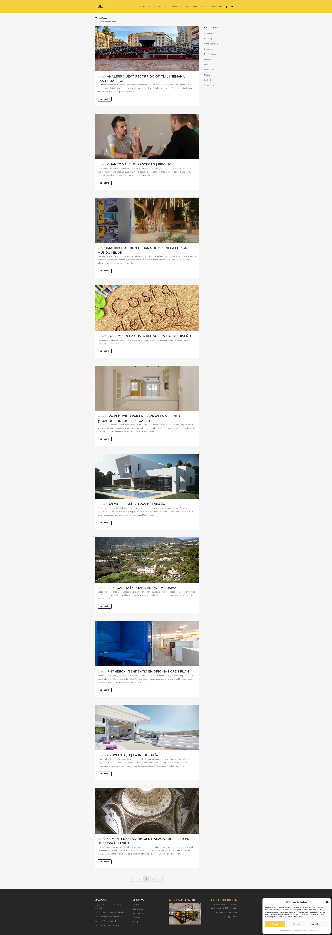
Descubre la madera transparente (109, 917)
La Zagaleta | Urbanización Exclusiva (141, 588)
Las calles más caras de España (136, 504)
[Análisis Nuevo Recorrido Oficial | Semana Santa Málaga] (147, 48)
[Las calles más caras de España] (147, 476)
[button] (327, 902)
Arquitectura (209, 33)
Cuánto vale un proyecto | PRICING (139, 164)
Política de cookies (284, 930)
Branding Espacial (211, 44)
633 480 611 (231, 917)
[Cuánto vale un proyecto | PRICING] (147, 136)
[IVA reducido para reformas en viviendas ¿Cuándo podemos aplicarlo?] (147, 388)
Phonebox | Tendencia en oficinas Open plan (148, 671)
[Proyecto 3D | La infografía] (147, 727)
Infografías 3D (138, 913)
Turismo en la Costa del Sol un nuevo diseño (149, 336)
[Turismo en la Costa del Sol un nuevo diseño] (147, 308)
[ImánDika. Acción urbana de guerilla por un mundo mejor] (147, 220)
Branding (208, 39)
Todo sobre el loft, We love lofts (108, 926)
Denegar (296, 924)
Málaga (207, 75)
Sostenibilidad (210, 80)
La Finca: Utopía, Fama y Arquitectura (110, 912)
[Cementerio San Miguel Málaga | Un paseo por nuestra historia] (147, 811)
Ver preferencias (318, 924)
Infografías (208, 65)
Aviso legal (311, 930)
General (207, 59)
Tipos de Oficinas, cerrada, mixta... (109, 921)
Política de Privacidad (299, 930)
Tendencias (209, 85)
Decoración (209, 49)
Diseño (136, 905)
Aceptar (275, 924)
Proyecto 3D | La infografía (132, 755)
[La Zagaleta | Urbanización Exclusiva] (147, 560)
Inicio (102, 21)
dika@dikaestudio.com (227, 912)
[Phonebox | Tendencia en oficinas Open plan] (147, 643)
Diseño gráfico (210, 54)
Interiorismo (209, 70)
